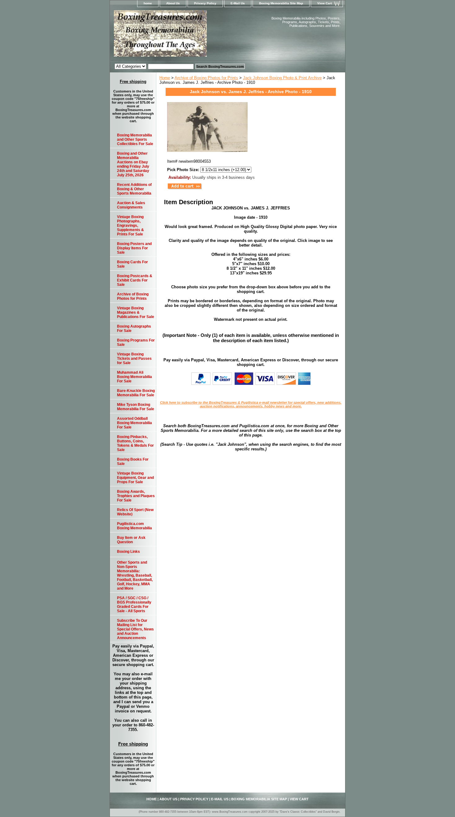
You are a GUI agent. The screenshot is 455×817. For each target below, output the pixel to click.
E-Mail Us (238, 3)
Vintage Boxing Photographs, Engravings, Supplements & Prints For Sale (130, 225)
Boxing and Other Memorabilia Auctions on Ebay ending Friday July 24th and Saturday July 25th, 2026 (133, 164)
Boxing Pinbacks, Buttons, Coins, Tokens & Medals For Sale (135, 443)
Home (164, 77)
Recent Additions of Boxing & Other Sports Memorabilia (134, 189)
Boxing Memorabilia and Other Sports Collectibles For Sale (135, 139)
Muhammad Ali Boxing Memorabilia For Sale (134, 376)
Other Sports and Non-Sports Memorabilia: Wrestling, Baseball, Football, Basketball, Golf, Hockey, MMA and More (135, 575)
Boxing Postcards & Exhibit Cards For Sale (134, 280)
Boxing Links (128, 551)
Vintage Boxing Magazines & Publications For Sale (135, 312)
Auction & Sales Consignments (131, 205)
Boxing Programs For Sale (136, 342)
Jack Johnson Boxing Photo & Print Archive (282, 77)
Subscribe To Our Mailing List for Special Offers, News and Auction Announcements (135, 629)
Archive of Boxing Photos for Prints (206, 77)
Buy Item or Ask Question (131, 539)
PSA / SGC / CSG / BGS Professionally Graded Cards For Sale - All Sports (134, 604)
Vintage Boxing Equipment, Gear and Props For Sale (135, 477)
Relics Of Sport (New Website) (135, 512)
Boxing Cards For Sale (132, 264)
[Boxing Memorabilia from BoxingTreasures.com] (187, 35)
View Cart (324, 3)
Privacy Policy (205, 3)
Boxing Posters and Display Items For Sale (134, 248)
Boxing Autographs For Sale (134, 328)
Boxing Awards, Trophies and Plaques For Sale (136, 495)
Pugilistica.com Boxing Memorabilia (134, 526)
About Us (173, 3)
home (148, 3)
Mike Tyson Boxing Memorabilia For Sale (135, 406)
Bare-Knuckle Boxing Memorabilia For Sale (136, 393)
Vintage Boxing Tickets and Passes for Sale (134, 358)
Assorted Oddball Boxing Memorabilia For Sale (134, 422)
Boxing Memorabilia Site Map (281, 3)
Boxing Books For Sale (133, 461)
